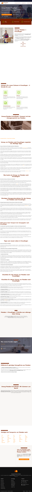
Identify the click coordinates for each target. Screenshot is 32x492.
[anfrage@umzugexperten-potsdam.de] (21, 484)
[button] (3, 83)
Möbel (23, 165)
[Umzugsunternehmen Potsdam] (4, 3)
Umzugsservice (26, 205)
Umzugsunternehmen (3, 138)
